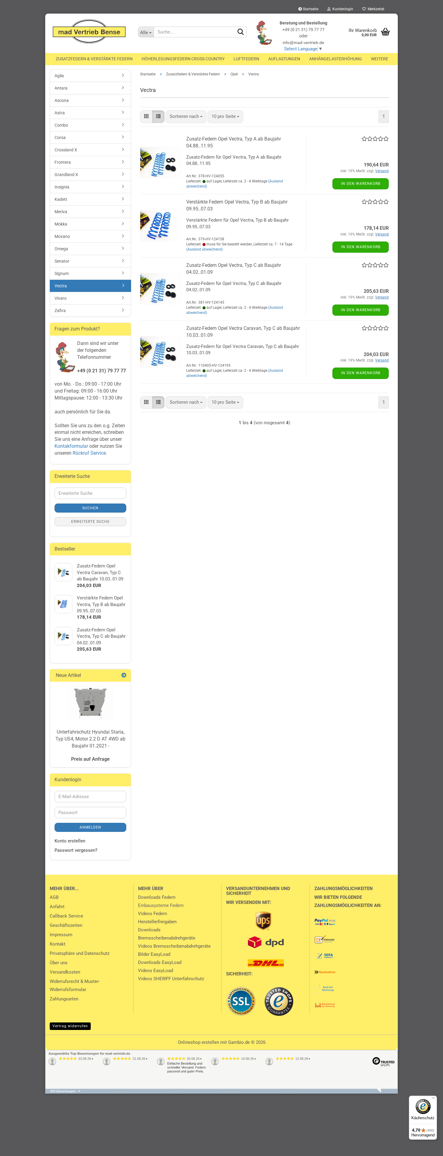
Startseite (310, 9)
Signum (62, 273)
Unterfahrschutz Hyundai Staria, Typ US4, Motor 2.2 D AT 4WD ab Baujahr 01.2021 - (90, 739)
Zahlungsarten (64, 999)
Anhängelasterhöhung (335, 58)
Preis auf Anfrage (90, 759)
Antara (61, 88)
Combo (61, 125)
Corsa (60, 137)
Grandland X (66, 174)
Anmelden (90, 827)
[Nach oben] (17, 1146)
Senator (62, 261)
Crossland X (66, 149)
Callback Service (66, 916)
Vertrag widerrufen (70, 1026)
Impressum (61, 934)
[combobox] (186, 116)
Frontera (63, 162)
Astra (60, 112)
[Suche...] (241, 32)
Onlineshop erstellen (198, 1042)
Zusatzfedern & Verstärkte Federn (94, 58)
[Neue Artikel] (123, 675)
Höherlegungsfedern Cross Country (183, 58)
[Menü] (433, 1099)
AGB (54, 897)
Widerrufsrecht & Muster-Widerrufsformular (75, 985)
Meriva (61, 211)
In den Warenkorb (360, 184)
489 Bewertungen (63, 1091)
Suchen (90, 508)
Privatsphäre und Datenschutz (79, 953)
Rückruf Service (88, 453)
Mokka (61, 224)
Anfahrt (57, 906)
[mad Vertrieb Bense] (89, 32)
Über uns (59, 962)
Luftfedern (246, 58)
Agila (59, 75)
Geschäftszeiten (66, 925)
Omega (61, 248)
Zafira (60, 310)
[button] (146, 116)
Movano (62, 236)
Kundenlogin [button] (342, 9)
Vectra (61, 285)
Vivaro (61, 298)
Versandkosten (65, 972)
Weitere (379, 58)
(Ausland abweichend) (204, 249)
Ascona (62, 100)
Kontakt (57, 944)
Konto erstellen (70, 841)
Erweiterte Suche (90, 522)
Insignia (62, 187)
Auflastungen (284, 58)
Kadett (61, 199)
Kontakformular (71, 446)
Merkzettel (375, 9)
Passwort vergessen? (76, 850)
